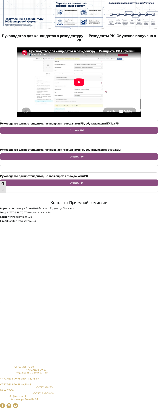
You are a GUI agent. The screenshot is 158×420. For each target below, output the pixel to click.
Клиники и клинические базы (18, 316)
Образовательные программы (19, 292)
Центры (4, 298)
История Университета (14, 237)
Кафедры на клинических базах (19, 319)
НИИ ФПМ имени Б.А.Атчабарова (20, 263)
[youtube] (15, 405)
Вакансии (6, 249)
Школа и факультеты (12, 295)
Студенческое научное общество (20, 269)
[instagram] (8, 405)
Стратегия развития (12, 245)
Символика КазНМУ (12, 243)
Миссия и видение (11, 240)
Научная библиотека (13, 266)
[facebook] (2, 405)
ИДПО (4, 322)
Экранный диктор (11, 274)
